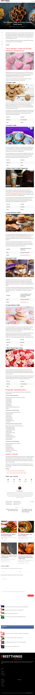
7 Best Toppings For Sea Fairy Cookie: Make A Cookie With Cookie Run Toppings (27, 510)
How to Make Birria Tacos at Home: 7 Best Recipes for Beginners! (8, 535)
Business (2, 679)
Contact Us (2, 671)
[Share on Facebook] (2, 38)
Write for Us (2, 673)
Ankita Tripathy (4, 540)
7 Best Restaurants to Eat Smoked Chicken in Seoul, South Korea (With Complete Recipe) (25, 557)
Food (2, 553)
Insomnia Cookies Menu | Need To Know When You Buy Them (12, 510)
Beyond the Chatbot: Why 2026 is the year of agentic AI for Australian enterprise (16, 606)
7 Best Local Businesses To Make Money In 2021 (12, 646)
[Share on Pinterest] (2, 44)
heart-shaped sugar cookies (27, 371)
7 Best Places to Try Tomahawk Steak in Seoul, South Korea (9, 556)
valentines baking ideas (9, 504)
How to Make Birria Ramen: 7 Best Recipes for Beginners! (25, 535)
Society (2, 684)
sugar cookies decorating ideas (18, 76)
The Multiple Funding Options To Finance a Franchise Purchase (14, 610)
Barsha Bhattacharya (13, 26)
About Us (2, 668)
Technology (2, 685)
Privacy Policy (3, 674)
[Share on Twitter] (2, 41)
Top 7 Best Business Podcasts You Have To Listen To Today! (14, 637)
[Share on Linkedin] (2, 47)
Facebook (19, 679)
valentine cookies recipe (17, 501)
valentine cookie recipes (9, 501)
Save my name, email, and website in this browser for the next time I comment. (13, 591)
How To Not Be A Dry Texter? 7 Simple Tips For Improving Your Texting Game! (17, 633)
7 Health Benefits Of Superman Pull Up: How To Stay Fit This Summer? (15, 642)
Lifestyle (2, 682)
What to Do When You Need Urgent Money (11, 613)
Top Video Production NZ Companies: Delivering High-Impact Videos (15, 616)
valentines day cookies (16, 504)
